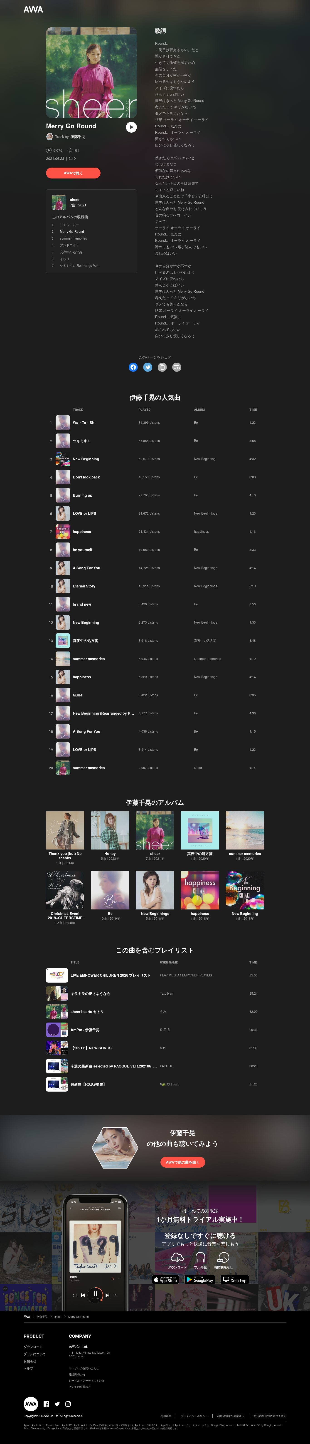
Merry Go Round (78, 1316)
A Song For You (86, 567)
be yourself (82, 549)
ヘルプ (28, 1368)
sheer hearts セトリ (87, 1011)
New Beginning (86, 458)
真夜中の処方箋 (71, 252)
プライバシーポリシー (194, 1416)
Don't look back (86, 477)
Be (196, 422)
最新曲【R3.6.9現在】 (89, 1084)
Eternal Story (84, 586)
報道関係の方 (77, 1374)
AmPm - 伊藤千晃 (85, 1029)
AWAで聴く (73, 173)
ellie (163, 1047)
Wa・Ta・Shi (84, 422)
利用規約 (165, 1416)
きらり (64, 258)
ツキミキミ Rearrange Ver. (79, 265)
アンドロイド (69, 245)
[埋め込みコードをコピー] (176, 367)
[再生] (131, 127)
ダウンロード (33, 1346)
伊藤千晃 (78, 136)
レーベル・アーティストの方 (86, 1380)
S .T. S (165, 1029)
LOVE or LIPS (84, 513)
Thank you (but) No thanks (65, 855)
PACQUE (166, 1066)
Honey (110, 853)
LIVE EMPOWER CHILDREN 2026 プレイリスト (111, 975)
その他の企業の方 (80, 1386)
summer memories (73, 238)
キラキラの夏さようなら (91, 993)
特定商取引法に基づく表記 (270, 1416)
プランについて (35, 1354)
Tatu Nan (166, 993)
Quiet (77, 695)
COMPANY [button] (80, 1336)
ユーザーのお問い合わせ (84, 1368)
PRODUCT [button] (34, 1336)
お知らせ (30, 1361)
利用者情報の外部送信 (230, 1416)
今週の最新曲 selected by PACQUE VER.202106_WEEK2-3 (120, 1066)
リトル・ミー (69, 224)
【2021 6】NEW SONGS (91, 1047)
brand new (82, 604)
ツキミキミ (82, 440)
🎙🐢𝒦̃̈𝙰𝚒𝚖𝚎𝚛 (170, 1084)
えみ (163, 1011)
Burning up (82, 495)
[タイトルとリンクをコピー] (162, 367)
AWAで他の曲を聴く (183, 1162)
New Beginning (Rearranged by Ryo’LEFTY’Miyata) (117, 713)
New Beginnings (205, 513)
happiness (82, 531)
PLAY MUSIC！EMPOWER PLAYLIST (187, 975)
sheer (75, 199)
